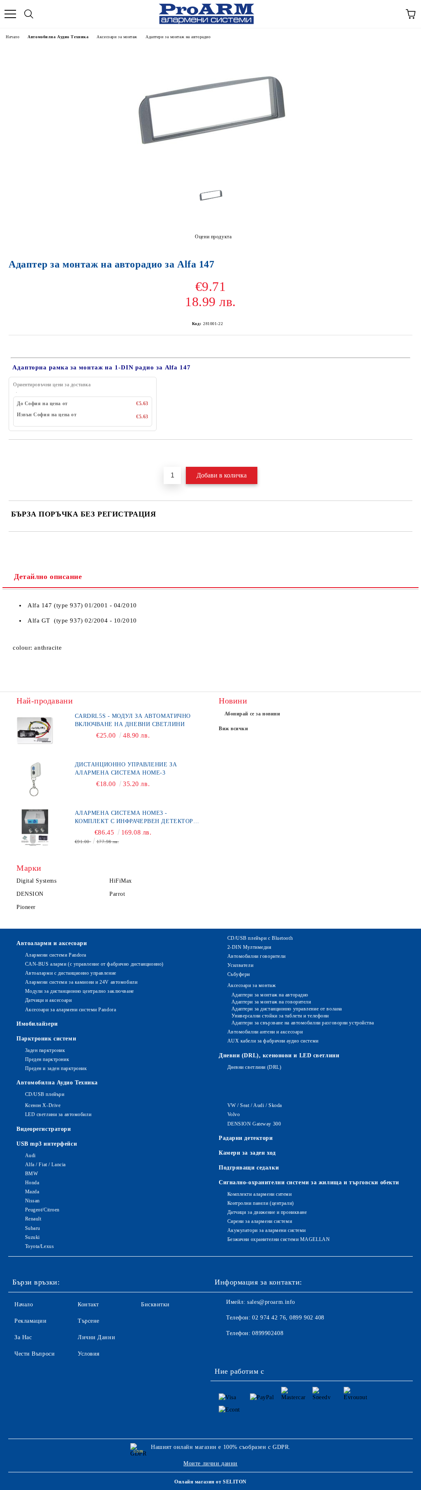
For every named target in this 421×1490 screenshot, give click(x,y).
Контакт (88, 1304)
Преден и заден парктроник (56, 1068)
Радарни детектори (246, 1138)
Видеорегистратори (43, 1129)
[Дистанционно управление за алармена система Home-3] (34, 779)
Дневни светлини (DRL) (254, 1067)
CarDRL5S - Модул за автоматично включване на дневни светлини (133, 720)
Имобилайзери (37, 1024)
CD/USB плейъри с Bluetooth (260, 938)
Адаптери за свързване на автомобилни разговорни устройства (302, 1023)
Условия (88, 1354)
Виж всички (233, 728)
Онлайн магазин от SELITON (210, 1482)
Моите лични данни (210, 1463)
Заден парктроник (45, 1050)
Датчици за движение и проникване (267, 1212)
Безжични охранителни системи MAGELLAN (278, 1239)
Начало (12, 37)
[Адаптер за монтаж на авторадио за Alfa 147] (210, 173)
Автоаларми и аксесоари (51, 943)
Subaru (32, 1228)
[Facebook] (225, 1349)
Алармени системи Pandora (55, 955)
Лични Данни (96, 1337)
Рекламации (30, 1321)
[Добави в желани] (406, 454)
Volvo (233, 1114)
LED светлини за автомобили (58, 1114)
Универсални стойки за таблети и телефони (280, 1016)
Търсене (88, 1321)
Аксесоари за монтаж (117, 37)
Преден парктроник (47, 1059)
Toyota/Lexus (39, 1246)
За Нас (23, 1337)
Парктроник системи (46, 1039)
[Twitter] (243, 1349)
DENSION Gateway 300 (254, 1124)
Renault (33, 1219)
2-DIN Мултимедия (249, 947)
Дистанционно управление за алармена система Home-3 (126, 768)
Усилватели (240, 965)
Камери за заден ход (247, 1153)
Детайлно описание (48, 576)
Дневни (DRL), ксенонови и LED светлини (279, 1055)
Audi (30, 1155)
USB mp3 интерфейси (46, 1144)
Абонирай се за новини (252, 714)
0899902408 (267, 1333)
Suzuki (32, 1237)
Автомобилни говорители (256, 956)
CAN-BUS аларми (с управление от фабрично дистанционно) (94, 964)
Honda (32, 1183)
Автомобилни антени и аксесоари (265, 1032)
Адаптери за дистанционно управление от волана (286, 1009)
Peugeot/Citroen (42, 1210)
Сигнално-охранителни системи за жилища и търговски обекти (309, 1182)
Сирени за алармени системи (259, 1221)
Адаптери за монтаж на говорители (271, 1002)
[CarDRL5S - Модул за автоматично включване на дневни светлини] (34, 730)
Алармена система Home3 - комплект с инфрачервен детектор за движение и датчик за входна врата (134, 818)
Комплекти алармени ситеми (259, 1194)
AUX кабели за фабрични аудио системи (273, 1041)
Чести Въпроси (34, 1354)
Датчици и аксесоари (48, 1000)
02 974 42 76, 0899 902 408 (288, 1318)
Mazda (32, 1192)
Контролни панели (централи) (260, 1203)
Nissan (32, 1201)
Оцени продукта (213, 237)
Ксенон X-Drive (42, 1105)
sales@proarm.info (271, 1302)
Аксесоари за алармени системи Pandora (70, 1010)
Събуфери (238, 974)
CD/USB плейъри (44, 1094)
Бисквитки (155, 1304)
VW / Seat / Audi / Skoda (254, 1105)
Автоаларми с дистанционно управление (70, 973)
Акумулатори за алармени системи (266, 1230)
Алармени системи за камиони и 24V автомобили (81, 982)
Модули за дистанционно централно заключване (79, 991)
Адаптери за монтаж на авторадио (178, 37)
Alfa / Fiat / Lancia (45, 1164)
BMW (31, 1173)
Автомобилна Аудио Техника (58, 37)
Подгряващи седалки (249, 1168)
